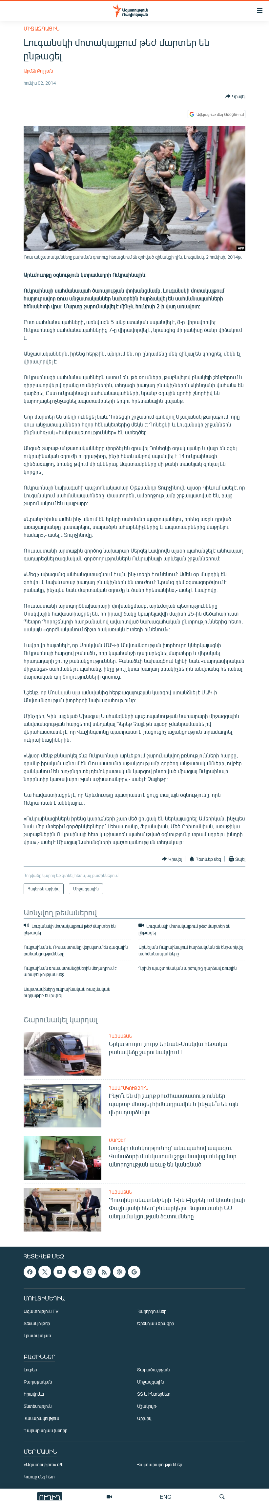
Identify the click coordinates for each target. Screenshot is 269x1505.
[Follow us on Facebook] (30, 1272)
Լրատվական (37, 1335)
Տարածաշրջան (153, 1369)
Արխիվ (144, 1418)
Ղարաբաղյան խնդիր (45, 1430)
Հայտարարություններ (159, 1464)
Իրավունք (34, 1394)
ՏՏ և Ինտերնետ (154, 1394)
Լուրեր (30, 1369)
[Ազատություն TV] (109, 1497)
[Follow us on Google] (134, 1272)
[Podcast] (119, 1272)
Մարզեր (117, 1140)
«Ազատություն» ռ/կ (43, 1464)
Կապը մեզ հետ (39, 1476)
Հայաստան (120, 1036)
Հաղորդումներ (151, 1311)
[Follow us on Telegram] (74, 1272)
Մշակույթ (146, 1406)
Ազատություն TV (41, 1311)
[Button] (235, 96)
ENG (165, 1497)
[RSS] (104, 1272)
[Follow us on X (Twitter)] (44, 1272)
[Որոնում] (222, 1497)
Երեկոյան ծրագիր (155, 1323)
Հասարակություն (128, 1088)
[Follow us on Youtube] (59, 1272)
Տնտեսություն (38, 1406)
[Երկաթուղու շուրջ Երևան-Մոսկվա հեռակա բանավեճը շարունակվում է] (62, 1054)
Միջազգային (41, 28)
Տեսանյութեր (37, 1323)
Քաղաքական (38, 1382)
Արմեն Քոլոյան (38, 71)
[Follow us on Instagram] (89, 1272)
